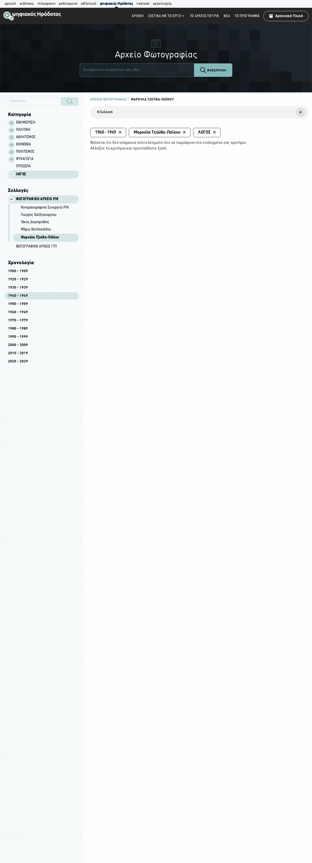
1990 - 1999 (18, 336)
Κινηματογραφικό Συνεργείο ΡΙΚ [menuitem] (45, 208)
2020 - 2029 (18, 361)
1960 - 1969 (18, 312)
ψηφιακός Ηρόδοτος (116, 3)
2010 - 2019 (18, 353)
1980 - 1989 (18, 328)
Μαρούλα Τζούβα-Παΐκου (152, 99)
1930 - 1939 (18, 287)
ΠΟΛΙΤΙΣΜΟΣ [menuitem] (25, 152)
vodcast (142, 3)
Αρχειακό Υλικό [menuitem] (289, 16)
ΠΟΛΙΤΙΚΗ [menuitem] (23, 130)
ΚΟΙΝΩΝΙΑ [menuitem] (23, 144)
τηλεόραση (46, 3)
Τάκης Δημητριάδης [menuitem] (35, 222)
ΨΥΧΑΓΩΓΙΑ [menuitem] (24, 159)
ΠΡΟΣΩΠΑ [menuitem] (23, 166)
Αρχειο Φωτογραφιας (108, 99)
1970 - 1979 (18, 320)
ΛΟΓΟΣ (204, 132)
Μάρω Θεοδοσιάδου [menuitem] (36, 229)
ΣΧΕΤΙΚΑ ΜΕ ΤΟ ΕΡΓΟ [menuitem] (164, 16)
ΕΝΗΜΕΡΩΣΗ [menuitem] (25, 123)
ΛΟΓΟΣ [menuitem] (21, 174)
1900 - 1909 (18, 271)
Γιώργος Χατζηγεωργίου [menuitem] (38, 215)
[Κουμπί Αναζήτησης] (70, 101)
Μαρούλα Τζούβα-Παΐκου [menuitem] (40, 237)
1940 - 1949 (18, 295)
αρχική (10, 3)
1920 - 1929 (18, 279)
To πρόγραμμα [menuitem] (247, 16)
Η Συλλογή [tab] (105, 112)
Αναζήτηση (216, 70)
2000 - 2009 (18, 345)
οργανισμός (162, 3)
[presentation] (199, 112)
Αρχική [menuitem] (138, 16)
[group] (46, 223)
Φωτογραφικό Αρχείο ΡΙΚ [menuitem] (37, 199)
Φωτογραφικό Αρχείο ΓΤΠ (36, 247)
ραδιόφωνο (68, 3)
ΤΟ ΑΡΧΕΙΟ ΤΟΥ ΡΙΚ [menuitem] (204, 16)
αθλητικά (88, 3)
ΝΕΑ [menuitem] (227, 16)
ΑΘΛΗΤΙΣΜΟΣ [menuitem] (25, 137)
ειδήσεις (27, 3)
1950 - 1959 (18, 304)
